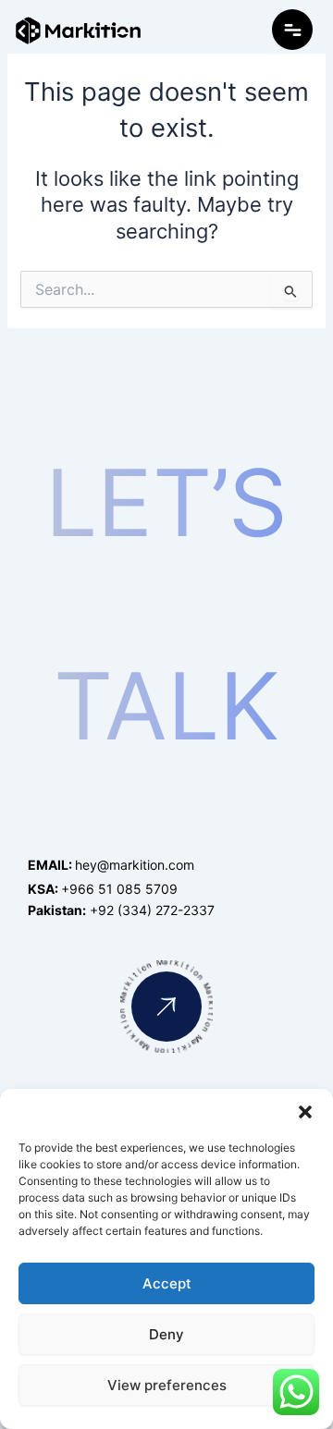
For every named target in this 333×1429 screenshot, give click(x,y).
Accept (166, 1283)
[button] (305, 1112)
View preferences (167, 1385)
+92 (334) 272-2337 (121, 910)
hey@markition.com (111, 865)
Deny (166, 1334)
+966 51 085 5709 (103, 889)
